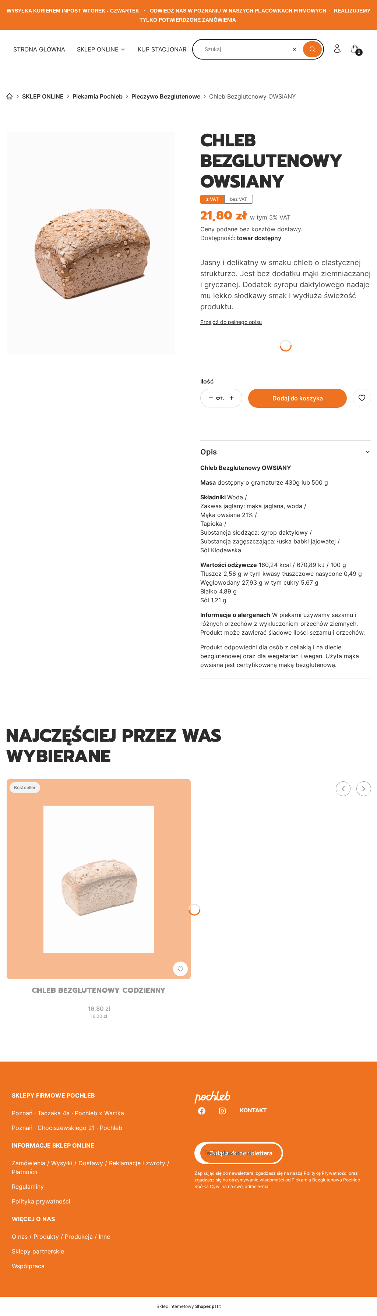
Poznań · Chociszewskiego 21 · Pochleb (67, 1127)
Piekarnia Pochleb (98, 96)
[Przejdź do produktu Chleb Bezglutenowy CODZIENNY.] (99, 879)
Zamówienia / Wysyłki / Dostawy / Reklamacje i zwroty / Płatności (90, 1167)
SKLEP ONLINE (43, 96)
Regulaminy (28, 1186)
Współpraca (28, 1266)
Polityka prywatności (41, 1201)
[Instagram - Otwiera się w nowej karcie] (222, 1111)
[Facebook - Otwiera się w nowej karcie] (201, 1111)
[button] (312, 49)
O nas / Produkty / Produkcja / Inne (61, 1236)
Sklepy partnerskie (38, 1251)
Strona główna (9, 96)
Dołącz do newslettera (240, 1153)
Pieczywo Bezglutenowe (165, 96)
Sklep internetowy (186, 1306)
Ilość (207, 381)
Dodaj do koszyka (297, 398)
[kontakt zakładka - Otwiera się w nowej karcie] (253, 1111)
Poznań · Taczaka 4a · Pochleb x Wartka (68, 1113)
